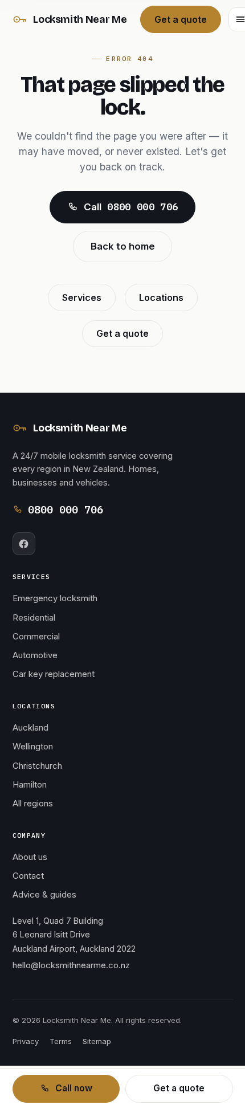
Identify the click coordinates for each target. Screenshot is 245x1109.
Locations (161, 297)
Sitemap (97, 1041)
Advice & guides (44, 895)
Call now (73, 1088)
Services (81, 297)
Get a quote (180, 19)
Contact (28, 876)
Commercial (36, 636)
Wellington (33, 746)
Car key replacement (54, 674)
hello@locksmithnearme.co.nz (71, 965)
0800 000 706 (65, 509)
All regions (33, 803)
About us (30, 857)
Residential (34, 618)
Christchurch (37, 766)
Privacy (26, 1041)
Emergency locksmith (55, 598)
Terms (61, 1041)
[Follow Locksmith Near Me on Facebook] (24, 543)
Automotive (35, 655)
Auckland (30, 728)
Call (131, 207)
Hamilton (30, 785)
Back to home (123, 246)
